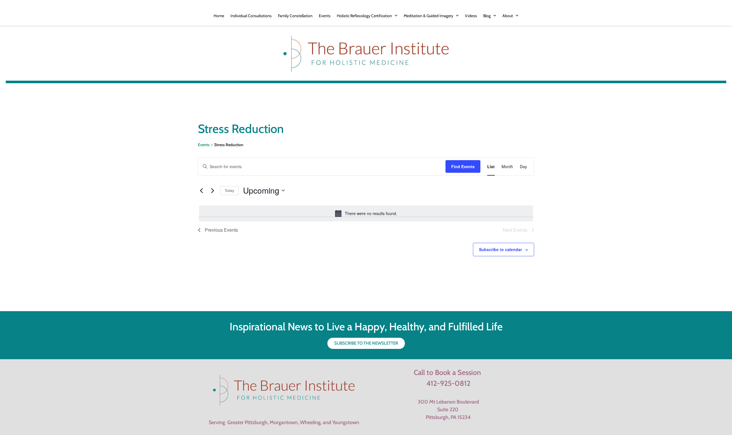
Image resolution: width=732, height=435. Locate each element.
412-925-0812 (448, 383)
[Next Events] (212, 190)
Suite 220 (448, 409)
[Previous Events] (201, 190)
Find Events (463, 166)
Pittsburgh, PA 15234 (448, 417)
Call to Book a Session (447, 372)
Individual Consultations (251, 15)
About (507, 15)
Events (325, 15)
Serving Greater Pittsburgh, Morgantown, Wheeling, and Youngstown (284, 422)
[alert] (366, 213)
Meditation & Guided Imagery (428, 15)
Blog (487, 15)
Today (229, 190)
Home (219, 15)
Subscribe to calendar (500, 249)
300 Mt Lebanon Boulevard (448, 402)
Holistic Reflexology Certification (364, 15)
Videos (471, 15)
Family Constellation (295, 15)
